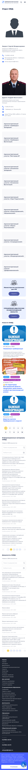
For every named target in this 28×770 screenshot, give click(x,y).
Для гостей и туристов (8, 696)
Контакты (4, 673)
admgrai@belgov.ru (7, 750)
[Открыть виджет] (24, 764)
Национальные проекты (8, 708)
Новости (6, 344)
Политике (11, 762)
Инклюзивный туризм (8, 700)
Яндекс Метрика (5, 756)
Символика (5, 689)
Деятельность (6, 665)
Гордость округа (6, 691)
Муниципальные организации (10, 722)
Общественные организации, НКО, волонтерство (12, 732)
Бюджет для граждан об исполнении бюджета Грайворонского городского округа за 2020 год (12, 512)
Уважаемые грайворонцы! (13, 349)
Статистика (5, 715)
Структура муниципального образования (9, 717)
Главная (4, 661)
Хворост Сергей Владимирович (13, 46)
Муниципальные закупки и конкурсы (12, 725)
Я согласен (14, 767)
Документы (5, 723)
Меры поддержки (7, 707)
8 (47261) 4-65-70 (6, 739)
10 (22, 432)
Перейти (14, 293)
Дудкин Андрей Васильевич (12, 97)
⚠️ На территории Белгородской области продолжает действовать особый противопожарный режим (13, 388)
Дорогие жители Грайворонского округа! (12, 420)
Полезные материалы (8, 683)
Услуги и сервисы (7, 685)
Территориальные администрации (12, 698)
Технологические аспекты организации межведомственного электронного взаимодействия (13, 629)
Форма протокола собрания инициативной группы (10, 614)
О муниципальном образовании (11, 687)
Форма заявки (6, 608)
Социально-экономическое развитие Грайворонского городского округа (12, 520)
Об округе (5, 663)
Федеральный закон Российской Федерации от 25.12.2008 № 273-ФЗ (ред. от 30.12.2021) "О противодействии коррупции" (14, 587)
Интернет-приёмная (7, 674)
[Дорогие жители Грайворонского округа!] (14, 403)
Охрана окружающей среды (12, 379)
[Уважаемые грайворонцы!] (14, 333)
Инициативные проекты (9, 730)
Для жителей (6, 679)
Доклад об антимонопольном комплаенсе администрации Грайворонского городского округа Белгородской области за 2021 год (14, 503)
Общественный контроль (9, 728)
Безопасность (15, 344)
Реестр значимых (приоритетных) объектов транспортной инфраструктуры (13, 528)
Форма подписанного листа (9, 621)
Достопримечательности (9, 695)
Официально (5, 713)
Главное (4, 659)
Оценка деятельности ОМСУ (10, 710)
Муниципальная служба (8, 720)
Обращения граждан (8, 676)
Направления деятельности (10, 705)
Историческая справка (8, 693)
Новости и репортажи (8, 681)
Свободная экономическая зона (11, 667)
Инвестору (5, 671)
